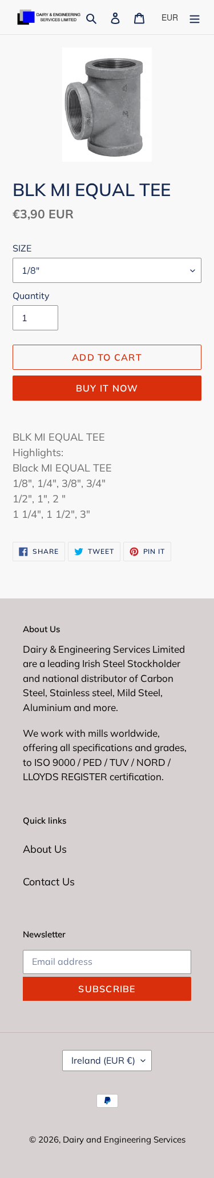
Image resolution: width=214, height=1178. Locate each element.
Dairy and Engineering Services (124, 1139)
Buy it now (107, 388)
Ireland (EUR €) (103, 1060)
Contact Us (49, 881)
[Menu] (195, 17)
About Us (45, 849)
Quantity (31, 295)
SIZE (22, 248)
